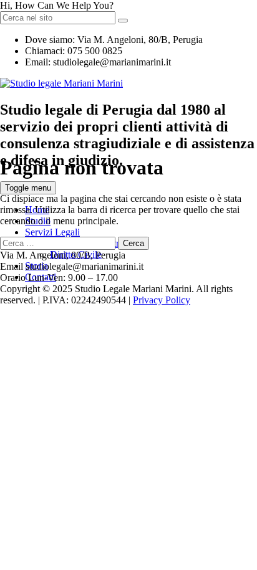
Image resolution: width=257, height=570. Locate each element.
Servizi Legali (52, 232)
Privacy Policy (161, 300)
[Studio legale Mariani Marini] (61, 83)
